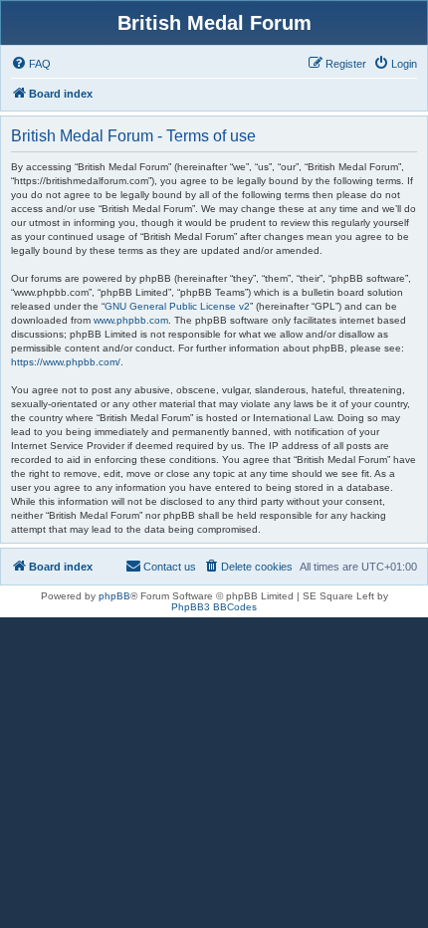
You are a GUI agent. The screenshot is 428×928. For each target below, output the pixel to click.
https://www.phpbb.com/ (65, 361)
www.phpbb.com (131, 320)
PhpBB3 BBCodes (214, 606)
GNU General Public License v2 (177, 306)
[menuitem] (31, 64)
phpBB (114, 595)
